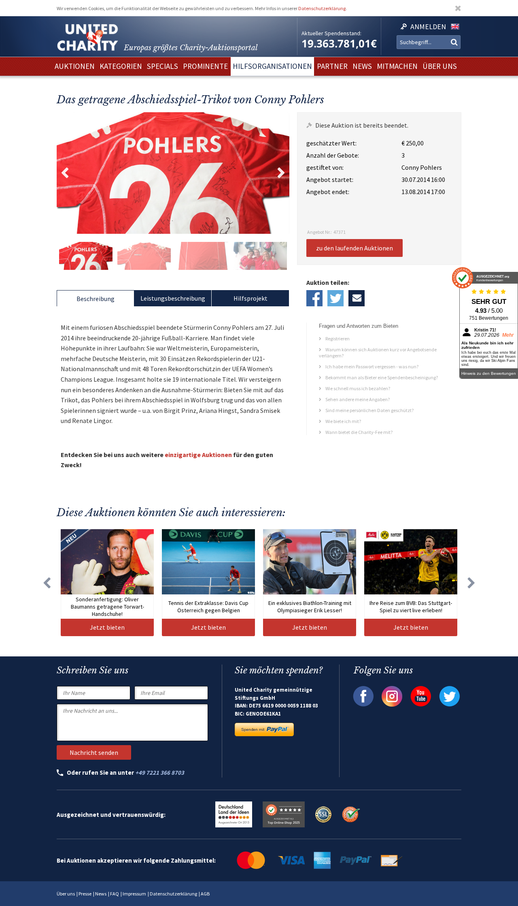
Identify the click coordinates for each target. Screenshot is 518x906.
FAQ (114, 894)
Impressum (134, 894)
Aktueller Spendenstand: (331, 33)
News (100, 894)
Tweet (335, 298)
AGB (205, 894)
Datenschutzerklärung (322, 8)
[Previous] (46, 582)
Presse (85, 894)
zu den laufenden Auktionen (354, 248)
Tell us (356, 298)
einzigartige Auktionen (198, 455)
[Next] (471, 582)
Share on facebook (314, 298)
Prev (65, 173)
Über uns (66, 894)
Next (281, 173)
